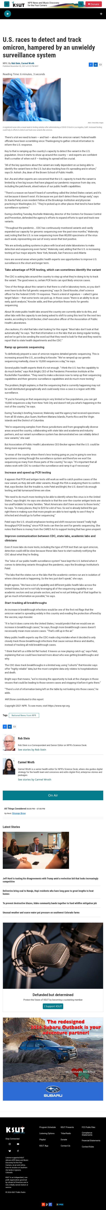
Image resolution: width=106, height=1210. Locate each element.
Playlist (42, 1140)
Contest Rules (88, 1147)
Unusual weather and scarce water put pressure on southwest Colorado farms (41, 912)
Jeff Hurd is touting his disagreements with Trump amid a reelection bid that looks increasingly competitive (50, 880)
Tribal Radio (66, 1133)
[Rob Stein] (9, 742)
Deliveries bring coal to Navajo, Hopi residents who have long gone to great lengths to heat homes (48, 892)
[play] (7, 13)
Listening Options (47, 1133)
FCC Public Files (88, 1127)
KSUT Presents (67, 1127)
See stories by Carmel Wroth (34, 779)
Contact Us (65, 1146)
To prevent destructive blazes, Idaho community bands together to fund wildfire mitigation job (50, 903)
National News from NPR (24, 715)
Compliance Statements (87, 1134)
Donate (95, 4)
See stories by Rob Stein (32, 749)
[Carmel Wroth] (9, 766)
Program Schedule (47, 1127)
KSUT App (43, 1146)
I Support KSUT (53, 1006)
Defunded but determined (53, 995)
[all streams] (102, 13)
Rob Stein (15, 63)
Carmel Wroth (27, 63)
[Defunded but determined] (53, 956)
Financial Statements (91, 1141)
